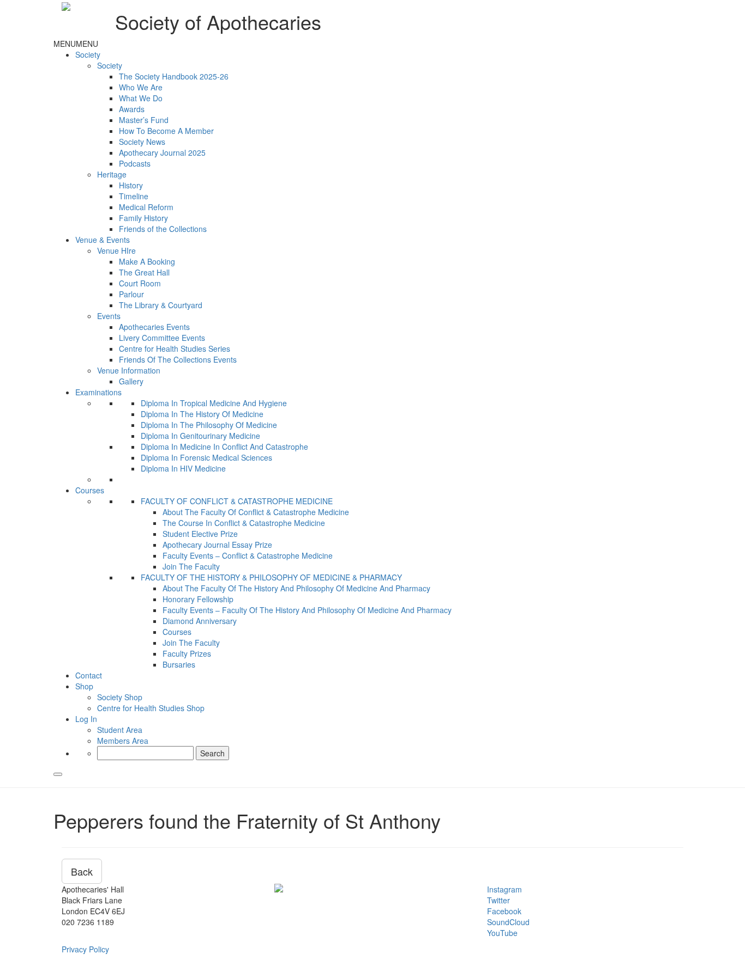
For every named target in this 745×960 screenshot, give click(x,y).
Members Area (122, 740)
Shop (84, 686)
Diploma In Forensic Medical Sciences (206, 457)
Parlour (131, 294)
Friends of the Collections (163, 228)
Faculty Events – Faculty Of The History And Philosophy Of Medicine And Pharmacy (307, 609)
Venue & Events (102, 239)
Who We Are (141, 87)
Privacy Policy (85, 949)
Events (109, 315)
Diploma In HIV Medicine (183, 468)
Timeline (133, 196)
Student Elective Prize (200, 533)
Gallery (131, 381)
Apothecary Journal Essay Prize (217, 544)
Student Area (119, 729)
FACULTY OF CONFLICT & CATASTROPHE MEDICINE (237, 501)
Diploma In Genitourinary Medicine (200, 435)
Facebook (504, 911)
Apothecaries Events (154, 326)
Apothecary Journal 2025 (162, 152)
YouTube (502, 932)
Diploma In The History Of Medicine (202, 413)
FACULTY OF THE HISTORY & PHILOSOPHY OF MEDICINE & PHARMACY (271, 577)
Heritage (112, 174)
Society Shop (119, 697)
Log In (86, 718)
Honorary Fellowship (198, 599)
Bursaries (179, 664)
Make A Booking (147, 261)
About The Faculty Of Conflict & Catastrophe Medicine (256, 511)
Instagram (504, 889)
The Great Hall (144, 272)
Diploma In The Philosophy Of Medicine (209, 424)
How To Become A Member (166, 130)
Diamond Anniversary (200, 620)
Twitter (498, 900)
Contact (88, 675)
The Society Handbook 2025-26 (174, 76)
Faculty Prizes (187, 653)
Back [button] (82, 871)
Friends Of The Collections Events (178, 359)
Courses (89, 490)
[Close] (57, 774)
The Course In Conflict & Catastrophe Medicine (244, 522)
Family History (143, 217)
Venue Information (128, 370)
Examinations (98, 392)
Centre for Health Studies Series (174, 348)
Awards (132, 108)
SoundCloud (508, 921)
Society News (142, 141)
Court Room (140, 283)
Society (87, 54)
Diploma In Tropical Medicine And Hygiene (214, 403)
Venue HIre (116, 250)
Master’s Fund (144, 119)
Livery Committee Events (162, 337)
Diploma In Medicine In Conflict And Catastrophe (224, 446)
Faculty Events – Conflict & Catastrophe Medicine (248, 555)
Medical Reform (146, 206)
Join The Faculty (191, 566)
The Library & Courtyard (160, 304)
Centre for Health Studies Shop (151, 707)
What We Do (141, 98)
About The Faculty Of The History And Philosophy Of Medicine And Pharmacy (296, 588)
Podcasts (135, 163)
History (131, 185)
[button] (75, 43)
